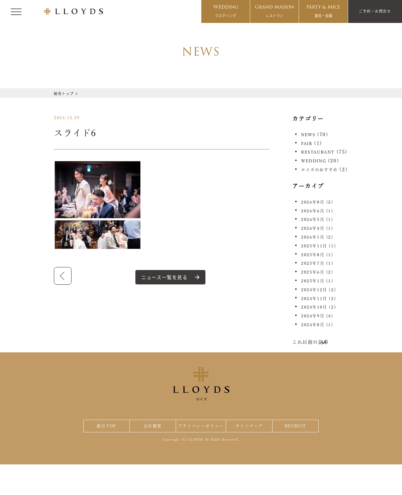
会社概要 (153, 426)
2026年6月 (317, 211)
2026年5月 (317, 219)
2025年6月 (317, 272)
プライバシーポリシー (201, 426)
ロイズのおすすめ (319, 170)
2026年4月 (317, 228)
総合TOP (106, 426)
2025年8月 (317, 255)
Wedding (225, 10)
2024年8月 (317, 325)
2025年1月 (317, 281)
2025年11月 (318, 246)
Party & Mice (323, 10)
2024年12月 (318, 290)
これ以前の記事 (310, 342)
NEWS (308, 135)
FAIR (306, 143)
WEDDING (313, 161)
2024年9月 (317, 316)
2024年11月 (318, 298)
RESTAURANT (318, 152)
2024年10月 (318, 307)
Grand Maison (274, 10)
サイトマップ (249, 426)
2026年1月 (317, 237)
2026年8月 (317, 202)
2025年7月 (317, 263)
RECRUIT (295, 426)
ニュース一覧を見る (164, 277)
